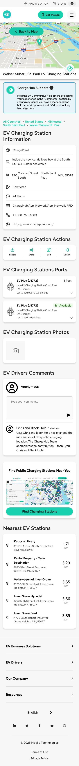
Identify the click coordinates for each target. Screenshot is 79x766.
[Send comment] (69, 415)
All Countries (11, 121)
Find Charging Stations (39, 511)
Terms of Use (39, 752)
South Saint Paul (14, 125)
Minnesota (54, 121)
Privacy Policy (39, 758)
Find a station (38, 3)
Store (62, 3)
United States (34, 121)
